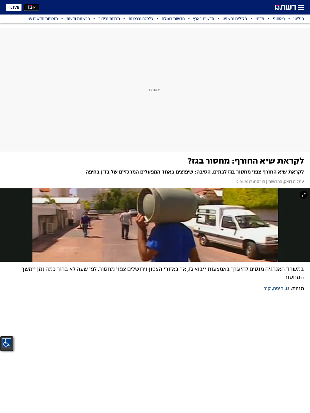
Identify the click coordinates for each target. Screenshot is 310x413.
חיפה (278, 289)
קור (267, 289)
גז (287, 289)
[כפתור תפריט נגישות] (6, 342)
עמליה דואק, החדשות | (284, 182)
